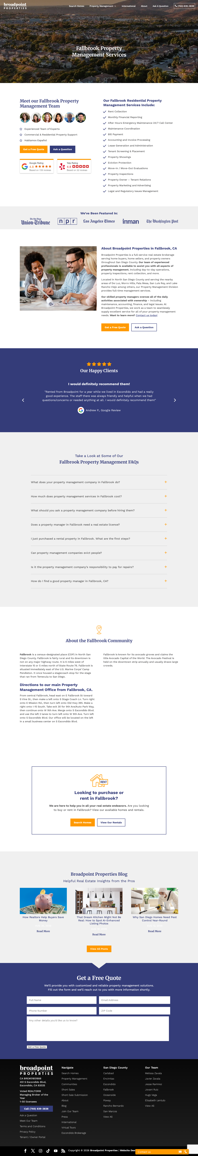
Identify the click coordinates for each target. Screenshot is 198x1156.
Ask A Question (160, 6)
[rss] (63, 1151)
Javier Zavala (152, 1078)
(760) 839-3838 (184, 6)
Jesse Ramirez (153, 1084)
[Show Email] (180, 1152)
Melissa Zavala (153, 1073)
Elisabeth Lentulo (155, 1100)
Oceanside (109, 1095)
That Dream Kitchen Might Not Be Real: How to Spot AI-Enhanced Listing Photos (99, 920)
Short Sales (68, 1089)
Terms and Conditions (32, 1126)
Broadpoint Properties (104, 1150)
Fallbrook (108, 1089)
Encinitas (108, 1078)
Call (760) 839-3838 (36, 1108)
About (144, 6)
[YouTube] (56, 1151)
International (129, 6)
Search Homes (76, 6)
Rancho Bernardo (113, 1105)
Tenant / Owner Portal (32, 1137)
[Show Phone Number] (186, 1152)
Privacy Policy (27, 1131)
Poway (107, 1100)
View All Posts (99, 948)
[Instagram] (40, 1151)
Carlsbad (108, 1073)
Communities (69, 1084)
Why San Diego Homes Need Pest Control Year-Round (155, 919)
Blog (64, 1105)
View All (107, 1116)
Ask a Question (62, 149)
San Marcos (110, 1111)
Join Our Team (70, 1111)
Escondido (109, 1084)
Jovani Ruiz (151, 1089)
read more (43, 931)
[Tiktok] (48, 1151)
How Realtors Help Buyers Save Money (43, 919)
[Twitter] (33, 1151)
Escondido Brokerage (74, 1132)
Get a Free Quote (33, 149)
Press (65, 1116)
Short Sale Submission (75, 1095)
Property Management (101, 6)
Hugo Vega (151, 1095)
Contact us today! (146, 315)
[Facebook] (25, 1151)
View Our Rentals (111, 822)
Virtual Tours (69, 1127)
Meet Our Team (28, 1120)
